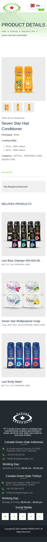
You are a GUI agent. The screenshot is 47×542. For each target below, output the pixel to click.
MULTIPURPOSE (25, 325)
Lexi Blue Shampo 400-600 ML (21, 260)
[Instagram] (22, 516)
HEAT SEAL (12, 325)
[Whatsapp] (39, 516)
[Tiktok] (31, 516)
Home (4, 31)
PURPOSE (14, 31)
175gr (4, 325)
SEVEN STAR (8, 159)
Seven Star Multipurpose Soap (21, 321)
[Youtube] (5, 516)
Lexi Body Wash (12, 381)
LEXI (12, 264)
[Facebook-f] (13, 516)
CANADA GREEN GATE (30, 529)
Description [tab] (7, 172)
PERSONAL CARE (28, 31)
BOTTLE (18, 156)
